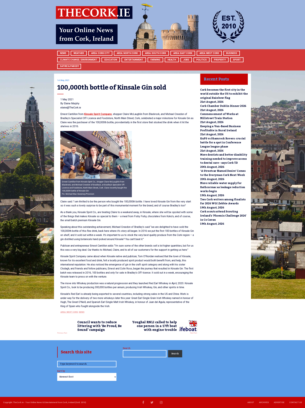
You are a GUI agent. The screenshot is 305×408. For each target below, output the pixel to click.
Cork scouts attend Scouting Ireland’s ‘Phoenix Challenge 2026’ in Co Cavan (223, 215)
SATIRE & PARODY (69, 66)
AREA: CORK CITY (100, 53)
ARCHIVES (264, 402)
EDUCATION (110, 59)
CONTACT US (295, 402)
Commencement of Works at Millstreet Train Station (219, 116)
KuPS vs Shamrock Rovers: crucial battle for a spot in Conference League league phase (223, 142)
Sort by (61, 371)
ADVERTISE (279, 402)
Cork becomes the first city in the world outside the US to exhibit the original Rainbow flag (224, 93)
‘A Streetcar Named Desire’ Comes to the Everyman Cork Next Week (223, 173)
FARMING (155, 59)
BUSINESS (231, 53)
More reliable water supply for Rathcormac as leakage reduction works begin (222, 187)
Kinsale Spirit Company (98, 114)
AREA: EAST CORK (182, 53)
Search (126, 348)
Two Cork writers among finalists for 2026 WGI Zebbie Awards (223, 201)
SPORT (237, 59)
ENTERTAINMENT (133, 59)
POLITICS (201, 59)
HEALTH (172, 59)
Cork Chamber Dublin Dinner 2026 (223, 106)
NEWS (81, 312)
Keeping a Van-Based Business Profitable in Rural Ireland (220, 128)
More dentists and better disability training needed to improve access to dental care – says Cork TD (223, 158)
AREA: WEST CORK (209, 53)
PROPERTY (220, 59)
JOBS (186, 59)
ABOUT (250, 402)
